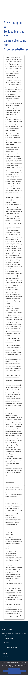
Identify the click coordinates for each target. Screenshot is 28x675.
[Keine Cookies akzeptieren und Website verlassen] (26, 668)
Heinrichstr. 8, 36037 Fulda (10, 647)
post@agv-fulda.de (8, 638)
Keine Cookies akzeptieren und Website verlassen (14, 670)
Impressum (4, 653)
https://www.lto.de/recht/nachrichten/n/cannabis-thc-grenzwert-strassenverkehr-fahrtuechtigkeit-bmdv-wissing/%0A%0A (16, 487)
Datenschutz (5, 656)
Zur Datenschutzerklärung (14, 672)
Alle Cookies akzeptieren (14, 668)
